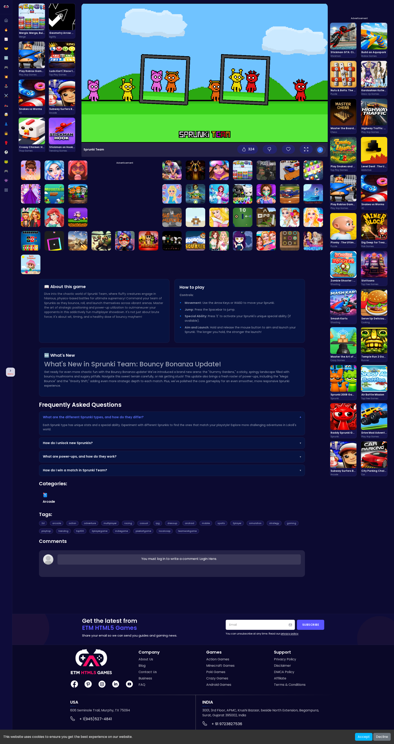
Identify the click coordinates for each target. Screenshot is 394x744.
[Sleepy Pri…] (172, 170)
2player (237, 523)
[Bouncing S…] (195, 241)
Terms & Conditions (290, 684)
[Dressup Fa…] (219, 241)
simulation (255, 523)
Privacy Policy (285, 659)
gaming (291, 523)
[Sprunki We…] (242, 194)
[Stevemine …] (266, 217)
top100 (80, 531)
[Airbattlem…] (101, 241)
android (189, 523)
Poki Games (215, 672)
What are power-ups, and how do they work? (172, 456)
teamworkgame (187, 531)
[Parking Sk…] (289, 170)
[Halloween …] (78, 217)
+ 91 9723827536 (226, 723)
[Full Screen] (306, 149)
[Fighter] (78, 241)
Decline (382, 736)
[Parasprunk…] (148, 241)
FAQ (142, 684)
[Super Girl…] (30, 217)
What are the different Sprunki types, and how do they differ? (172, 417)
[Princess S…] (30, 170)
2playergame (99, 531)
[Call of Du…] (266, 170)
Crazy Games (217, 678)
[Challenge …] (172, 217)
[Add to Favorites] (288, 149)
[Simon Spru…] (195, 170)
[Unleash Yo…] (289, 217)
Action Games (217, 659)
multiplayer (110, 523)
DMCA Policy (284, 672)
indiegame (121, 531)
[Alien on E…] (313, 194)
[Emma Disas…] (78, 170)
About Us (146, 659)
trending (63, 531)
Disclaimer (282, 665)
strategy (274, 523)
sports (221, 523)
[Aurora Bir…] (219, 217)
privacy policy (289, 633)
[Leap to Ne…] (54, 194)
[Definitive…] (172, 241)
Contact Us (148, 672)
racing (128, 523)
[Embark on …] (313, 170)
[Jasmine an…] (54, 217)
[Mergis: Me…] (242, 170)
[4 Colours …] (30, 241)
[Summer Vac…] (30, 264)
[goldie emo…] (54, 170)
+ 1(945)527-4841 (95, 718)
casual (144, 523)
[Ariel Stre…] (242, 241)
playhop (46, 531)
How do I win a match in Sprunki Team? (172, 470)
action (72, 523)
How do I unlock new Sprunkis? (172, 443)
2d (43, 523)
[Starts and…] (30, 194)
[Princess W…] (219, 170)
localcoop (164, 531)
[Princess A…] (313, 241)
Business (145, 678)
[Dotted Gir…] (125, 241)
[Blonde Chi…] (172, 194)
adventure (90, 523)
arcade (56, 523)
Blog (142, 665)
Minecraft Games (220, 665)
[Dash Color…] (54, 241)
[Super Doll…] (266, 194)
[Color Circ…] (289, 241)
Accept (364, 736)
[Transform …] (195, 194)
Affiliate (280, 678)
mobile (206, 523)
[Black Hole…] (242, 217)
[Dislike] (270, 149)
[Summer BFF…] (266, 241)
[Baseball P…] (289, 194)
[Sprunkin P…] (78, 194)
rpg (158, 523)
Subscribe (310, 625)
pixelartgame (143, 531)
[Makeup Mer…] (219, 194)
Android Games (218, 684)
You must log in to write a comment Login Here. (179, 558)
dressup (172, 523)
